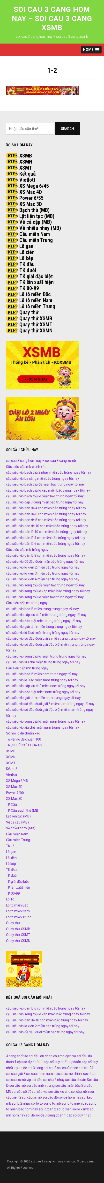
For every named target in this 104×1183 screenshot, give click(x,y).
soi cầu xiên (80, 1091)
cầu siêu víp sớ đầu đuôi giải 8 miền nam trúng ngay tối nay (50, 704)
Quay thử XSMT (35, 325)
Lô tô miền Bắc (35, 294)
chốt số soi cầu (28, 1056)
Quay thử (28, 312)
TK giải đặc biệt (36, 276)
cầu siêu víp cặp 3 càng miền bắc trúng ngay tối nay (44, 502)
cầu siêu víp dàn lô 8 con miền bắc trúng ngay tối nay (45, 555)
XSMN (25, 162)
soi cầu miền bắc (68, 1085)
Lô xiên (27, 252)
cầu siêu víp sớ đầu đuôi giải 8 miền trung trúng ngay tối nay (51, 638)
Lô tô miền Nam (35, 300)
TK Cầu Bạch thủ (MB (22, 810)
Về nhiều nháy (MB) (40, 228)
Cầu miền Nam (34, 234)
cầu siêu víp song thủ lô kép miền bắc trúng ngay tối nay (48, 591)
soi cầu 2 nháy (54, 1080)
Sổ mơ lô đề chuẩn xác (23, 733)
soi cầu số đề (21, 1091)
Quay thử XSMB (35, 318)
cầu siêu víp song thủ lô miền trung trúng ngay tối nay (46, 656)
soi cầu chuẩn (75, 1080)
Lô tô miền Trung (37, 306)
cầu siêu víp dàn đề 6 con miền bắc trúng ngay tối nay (46, 514)
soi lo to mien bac (75, 1103)
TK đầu (27, 264)
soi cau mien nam (39, 1074)
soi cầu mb (17, 1085)
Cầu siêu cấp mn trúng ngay (27, 668)
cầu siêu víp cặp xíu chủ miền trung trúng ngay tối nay (46, 615)
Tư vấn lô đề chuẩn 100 (23, 739)
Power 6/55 (31, 198)
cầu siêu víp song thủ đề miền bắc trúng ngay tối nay (45, 585)
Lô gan (26, 246)
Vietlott (27, 180)
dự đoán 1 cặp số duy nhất (48, 1062)
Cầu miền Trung (36, 240)
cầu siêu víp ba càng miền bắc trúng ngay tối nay (42, 478)
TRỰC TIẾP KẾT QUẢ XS (24, 745)
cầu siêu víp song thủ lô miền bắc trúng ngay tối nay (45, 597)
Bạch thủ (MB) (34, 210)
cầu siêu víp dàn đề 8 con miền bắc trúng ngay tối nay (46, 520)
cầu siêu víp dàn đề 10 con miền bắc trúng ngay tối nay (47, 526)
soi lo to (37, 1103)
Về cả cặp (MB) (35, 222)
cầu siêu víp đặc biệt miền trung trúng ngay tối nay (44, 621)
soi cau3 (50, 1068)
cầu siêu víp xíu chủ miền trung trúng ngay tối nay (43, 662)
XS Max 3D (30, 204)
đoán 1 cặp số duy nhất (73, 1115)
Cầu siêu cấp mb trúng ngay (27, 550)
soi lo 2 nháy (21, 1103)
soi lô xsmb (80, 1109)
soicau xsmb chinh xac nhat (75, 1074)
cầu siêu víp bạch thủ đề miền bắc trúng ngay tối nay (45, 484)
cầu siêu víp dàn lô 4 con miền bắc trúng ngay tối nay (45, 538)
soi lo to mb (52, 1103)
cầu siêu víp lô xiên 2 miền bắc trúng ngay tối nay (42, 567)
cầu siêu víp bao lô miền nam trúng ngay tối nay (42, 674)
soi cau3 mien (67, 1068)
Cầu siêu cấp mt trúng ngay (27, 603)
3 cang (11, 1056)
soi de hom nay (69, 1097)
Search (67, 129)
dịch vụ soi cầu (76, 1056)
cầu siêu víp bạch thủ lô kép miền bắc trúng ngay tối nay (48, 490)
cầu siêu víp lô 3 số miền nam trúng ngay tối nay (42, 680)
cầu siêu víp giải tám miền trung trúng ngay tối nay (44, 627)
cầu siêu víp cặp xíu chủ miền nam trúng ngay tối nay (45, 686)
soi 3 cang (35, 1068)
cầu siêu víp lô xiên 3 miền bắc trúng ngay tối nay (42, 573)
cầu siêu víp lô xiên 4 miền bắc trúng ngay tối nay (42, 579)
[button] (91, 49)
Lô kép (26, 258)
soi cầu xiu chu (59, 1091)
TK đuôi (27, 270)
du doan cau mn (52, 1056)
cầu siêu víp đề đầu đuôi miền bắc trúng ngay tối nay (45, 561)
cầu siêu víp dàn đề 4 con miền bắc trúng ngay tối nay (46, 508)
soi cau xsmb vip (18, 1080)
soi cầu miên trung (41, 1085)
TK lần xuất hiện (36, 282)
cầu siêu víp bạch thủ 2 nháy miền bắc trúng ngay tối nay (48, 472)
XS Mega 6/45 (34, 186)
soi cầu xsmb (32, 1097)
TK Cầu (11, 804)
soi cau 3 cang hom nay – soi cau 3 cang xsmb (52, 18)
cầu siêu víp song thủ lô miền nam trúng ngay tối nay (45, 721)
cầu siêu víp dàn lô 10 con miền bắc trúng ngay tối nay (46, 532)
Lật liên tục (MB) (36, 216)
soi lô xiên (64, 1109)
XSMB (25, 156)
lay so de (20, 1068)
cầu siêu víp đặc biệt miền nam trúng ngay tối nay (43, 692)
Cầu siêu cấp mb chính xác (26, 467)
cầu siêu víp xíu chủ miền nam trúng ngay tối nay (42, 727)
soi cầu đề (50, 1097)
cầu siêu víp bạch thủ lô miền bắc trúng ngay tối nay (45, 496)
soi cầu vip (40, 1091)
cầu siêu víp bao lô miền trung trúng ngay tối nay (42, 609)
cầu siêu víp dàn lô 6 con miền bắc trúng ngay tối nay (45, 544)
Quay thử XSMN (35, 331)
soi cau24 (86, 1068)
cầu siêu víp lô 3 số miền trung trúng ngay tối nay (42, 633)
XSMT (25, 168)
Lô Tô (10, 899)
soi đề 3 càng (45, 1115)
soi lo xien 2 (47, 1109)
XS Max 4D (30, 192)
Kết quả (27, 174)
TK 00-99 (29, 288)
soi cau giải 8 (15, 1074)
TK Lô (10, 846)
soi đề (30, 1115)
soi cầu (37, 1080)
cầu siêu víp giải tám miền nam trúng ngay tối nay (43, 698)
